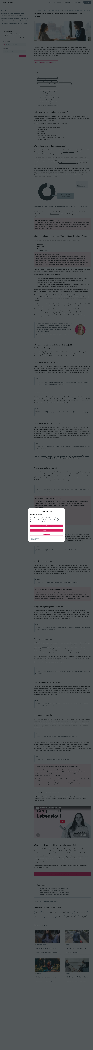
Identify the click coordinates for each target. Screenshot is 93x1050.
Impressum (33, 539)
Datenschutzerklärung (36, 538)
